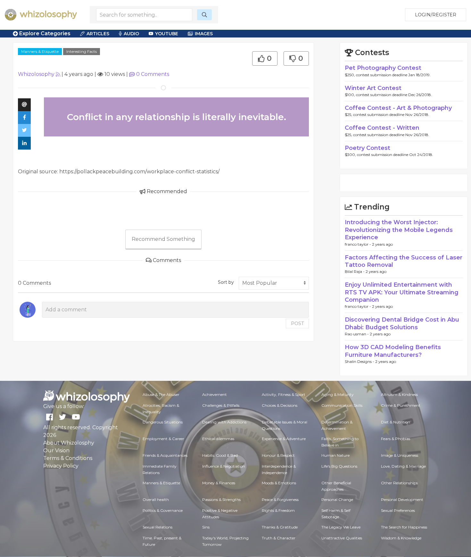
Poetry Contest (367, 148)
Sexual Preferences (398, 510)
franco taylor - (358, 244)
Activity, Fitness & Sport (283, 394)
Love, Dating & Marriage (403, 466)
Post (297, 323)
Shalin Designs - (360, 361)
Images (204, 34)
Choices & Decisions (279, 405)
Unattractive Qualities (341, 538)
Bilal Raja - (355, 271)
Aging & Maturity (337, 394)
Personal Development (402, 499)
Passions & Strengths (221, 499)
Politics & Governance (163, 510)
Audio (131, 34)
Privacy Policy (60, 466)
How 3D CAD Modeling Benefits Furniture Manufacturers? (393, 351)
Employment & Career (163, 438)
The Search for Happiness (404, 527)
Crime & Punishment (400, 405)
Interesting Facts (81, 51)
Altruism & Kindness (399, 394)
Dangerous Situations (163, 422)
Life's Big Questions (339, 466)
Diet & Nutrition (395, 422)
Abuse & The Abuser (161, 394)
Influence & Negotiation (223, 466)
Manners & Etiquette (40, 51)
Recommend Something (163, 239)
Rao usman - (357, 334)
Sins (206, 527)
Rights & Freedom (278, 510)
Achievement (214, 394)
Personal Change (337, 499)
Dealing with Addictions (224, 422)
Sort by (226, 282)
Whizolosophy (36, 74)
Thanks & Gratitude (280, 527)
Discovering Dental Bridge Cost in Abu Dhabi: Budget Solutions (402, 323)
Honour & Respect (278, 455)
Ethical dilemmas (218, 438)
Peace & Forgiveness (280, 499)
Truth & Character (278, 538)
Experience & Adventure (284, 438)
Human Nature (335, 455)
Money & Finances (218, 482)
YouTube (166, 34)
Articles (98, 34)
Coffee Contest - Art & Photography (398, 107)
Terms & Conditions (67, 458)
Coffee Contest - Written (382, 127)
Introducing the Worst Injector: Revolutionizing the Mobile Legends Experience (399, 230)
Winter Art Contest (373, 88)
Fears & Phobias (395, 438)
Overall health (156, 499)
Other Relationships (399, 482)
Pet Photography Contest (383, 67)
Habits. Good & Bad (220, 455)
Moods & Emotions (279, 482)
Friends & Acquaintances (165, 455)
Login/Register (435, 15)
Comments (152, 74)
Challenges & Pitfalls (220, 405)
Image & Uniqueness (399, 455)
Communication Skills (341, 405)
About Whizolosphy (68, 443)
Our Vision (56, 450)
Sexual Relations (157, 527)
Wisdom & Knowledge (401, 538)
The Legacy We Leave (340, 527)
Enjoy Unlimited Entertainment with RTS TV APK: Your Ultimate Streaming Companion (402, 292)
